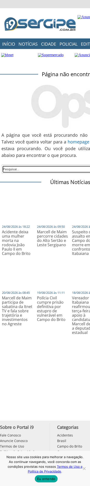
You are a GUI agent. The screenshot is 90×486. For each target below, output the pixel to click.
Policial (69, 44)
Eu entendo (46, 479)
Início (8, 44)
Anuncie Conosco (14, 440)
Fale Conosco (10, 435)
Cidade (48, 44)
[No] (84, 468)
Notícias (28, 44)
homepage (78, 142)
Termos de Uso (12, 446)
